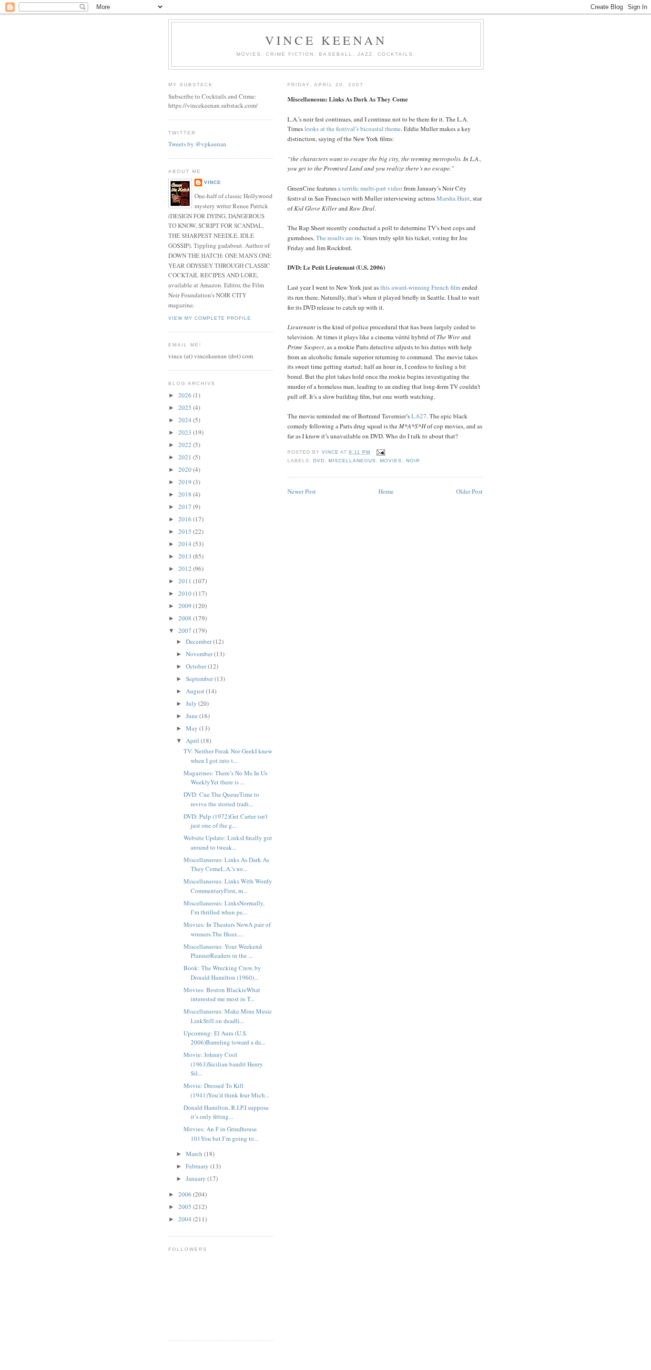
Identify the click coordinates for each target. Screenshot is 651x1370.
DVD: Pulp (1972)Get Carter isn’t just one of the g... (225, 821)
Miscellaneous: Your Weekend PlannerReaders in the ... (222, 951)
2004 (185, 1219)
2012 (185, 568)
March (195, 1153)
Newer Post (301, 491)
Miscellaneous (352, 460)
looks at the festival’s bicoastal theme (353, 128)
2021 (185, 457)
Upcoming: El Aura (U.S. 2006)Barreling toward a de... (224, 1038)
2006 (185, 1194)
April (193, 740)
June (192, 715)
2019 (185, 481)
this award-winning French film (420, 287)
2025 (185, 407)
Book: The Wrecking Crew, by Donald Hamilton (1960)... (222, 973)
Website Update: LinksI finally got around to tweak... (227, 842)
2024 (185, 420)
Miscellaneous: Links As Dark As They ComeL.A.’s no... (226, 864)
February (198, 1166)
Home (386, 491)
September (200, 678)
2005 (185, 1206)
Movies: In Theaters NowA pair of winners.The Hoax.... (227, 929)
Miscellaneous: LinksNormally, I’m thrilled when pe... (223, 908)
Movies (391, 460)
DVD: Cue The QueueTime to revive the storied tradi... (221, 799)
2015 (185, 531)
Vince (212, 182)
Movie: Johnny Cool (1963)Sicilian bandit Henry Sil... (223, 1063)
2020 (185, 469)
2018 (185, 494)
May (192, 728)
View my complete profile (209, 318)
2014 (185, 543)
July (192, 703)
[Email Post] (380, 452)
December (199, 641)
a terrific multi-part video (370, 188)
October (197, 666)
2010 (185, 593)
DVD (319, 460)
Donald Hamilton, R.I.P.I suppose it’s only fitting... (226, 1112)
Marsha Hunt (453, 198)
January (196, 1178)
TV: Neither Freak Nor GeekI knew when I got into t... (227, 756)
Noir (413, 460)
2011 (185, 581)
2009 (185, 605)
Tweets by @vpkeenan (197, 144)
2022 (185, 444)
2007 (185, 630)
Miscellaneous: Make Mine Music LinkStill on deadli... (227, 1016)
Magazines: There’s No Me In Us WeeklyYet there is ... (225, 778)
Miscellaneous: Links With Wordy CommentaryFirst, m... (227, 886)
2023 (185, 432)
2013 (185, 556)
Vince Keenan (326, 40)
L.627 (419, 416)
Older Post (469, 491)
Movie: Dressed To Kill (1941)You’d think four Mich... (226, 1090)
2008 (185, 618)
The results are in (338, 237)
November (200, 653)
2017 (185, 506)
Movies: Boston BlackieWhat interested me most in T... (221, 994)
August (196, 691)
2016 (185, 519)
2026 (185, 395)
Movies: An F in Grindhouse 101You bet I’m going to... (220, 1134)
